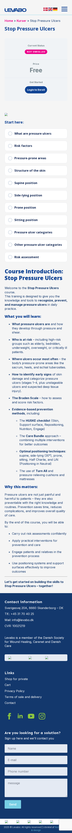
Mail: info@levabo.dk (19, 620)
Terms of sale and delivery (23, 697)
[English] (50, 9)
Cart (8, 685)
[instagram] (42, 716)
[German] (55, 9)
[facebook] (9, 716)
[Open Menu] (64, 9)
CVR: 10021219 (15, 626)
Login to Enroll (36, 89)
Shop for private (16, 679)
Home (9, 21)
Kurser (21, 21)
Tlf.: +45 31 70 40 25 (19, 614)
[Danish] (45, 9)
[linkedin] (20, 716)
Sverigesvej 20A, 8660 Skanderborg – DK (34, 608)
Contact (10, 703)
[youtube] (31, 716)
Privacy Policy (15, 691)
